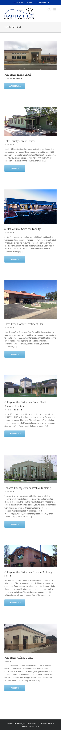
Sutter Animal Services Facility (22, 229)
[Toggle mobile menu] (55, 9)
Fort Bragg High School (17, 74)
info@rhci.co (44, 2)
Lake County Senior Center (19, 141)
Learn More (15, 86)
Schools (18, 78)
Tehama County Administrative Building (27, 488)
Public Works (9, 78)
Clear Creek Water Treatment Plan (24, 324)
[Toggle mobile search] (49, 9)
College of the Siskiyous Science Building (28, 572)
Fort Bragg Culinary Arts (18, 657)
